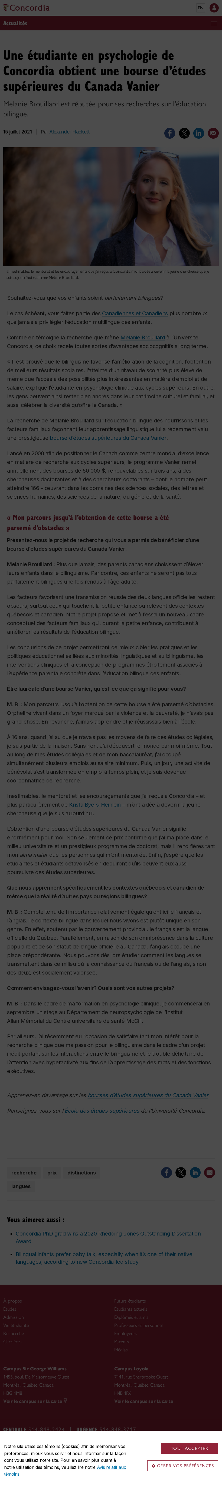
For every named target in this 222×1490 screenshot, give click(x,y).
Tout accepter (189, 1448)
